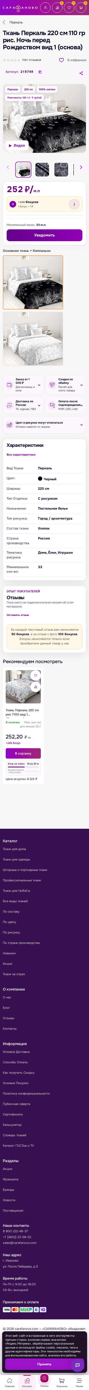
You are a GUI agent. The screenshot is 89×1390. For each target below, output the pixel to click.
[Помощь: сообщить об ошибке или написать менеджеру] (77, 1365)
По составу (11, 912)
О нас (7, 997)
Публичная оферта (16, 1104)
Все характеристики (21, 455)
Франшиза (10, 1179)
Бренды (8, 1190)
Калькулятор (12, 1125)
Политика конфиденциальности (26, 1093)
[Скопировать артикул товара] (40, 72)
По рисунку (11, 932)
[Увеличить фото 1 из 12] (44, 118)
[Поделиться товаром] (81, 73)
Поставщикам (13, 1211)
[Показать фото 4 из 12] (61, 170)
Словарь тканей (14, 1135)
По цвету (9, 922)
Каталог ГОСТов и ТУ (18, 1146)
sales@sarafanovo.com (20, 1243)
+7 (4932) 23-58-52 (17, 1237)
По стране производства (21, 943)
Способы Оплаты (15, 1062)
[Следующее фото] (81, 167)
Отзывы (8, 1018)
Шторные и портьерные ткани (25, 870)
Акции (7, 964)
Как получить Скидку (18, 1073)
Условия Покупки (15, 1083)
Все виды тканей (15, 901)
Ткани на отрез (14, 974)
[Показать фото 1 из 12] (23, 170)
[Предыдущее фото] (8, 167)
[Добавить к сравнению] (35, 687)
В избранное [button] (76, 60)
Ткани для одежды (16, 859)
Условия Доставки (16, 1052)
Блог (6, 1008)
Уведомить (44, 235)
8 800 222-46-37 (15, 1231)
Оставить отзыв (18, 615)
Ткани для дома (14, 849)
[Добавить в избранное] (35, 675)
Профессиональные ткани (22, 880)
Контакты (10, 1029)
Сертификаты (13, 1114)
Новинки (9, 953)
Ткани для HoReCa (16, 891)
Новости (9, 1200)
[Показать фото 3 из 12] (42, 170)
